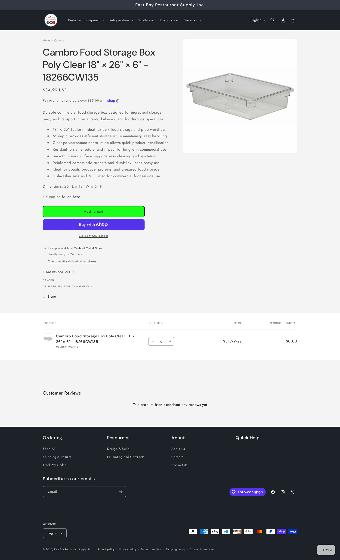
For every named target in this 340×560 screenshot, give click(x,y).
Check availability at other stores (72, 261)
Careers (177, 456)
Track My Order (54, 465)
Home (46, 40)
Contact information (202, 549)
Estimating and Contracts (125, 456)
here (76, 196)
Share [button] (51, 296)
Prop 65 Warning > (78, 286)
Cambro (59, 40)
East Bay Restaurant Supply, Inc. (73, 549)
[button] (86, 20)
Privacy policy (127, 549)
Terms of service (151, 549)
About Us (178, 448)
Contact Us (179, 465)
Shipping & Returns (57, 456)
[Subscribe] (121, 491)
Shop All (49, 448)
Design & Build (118, 448)
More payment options (93, 236)
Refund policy (106, 549)
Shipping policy (175, 549)
